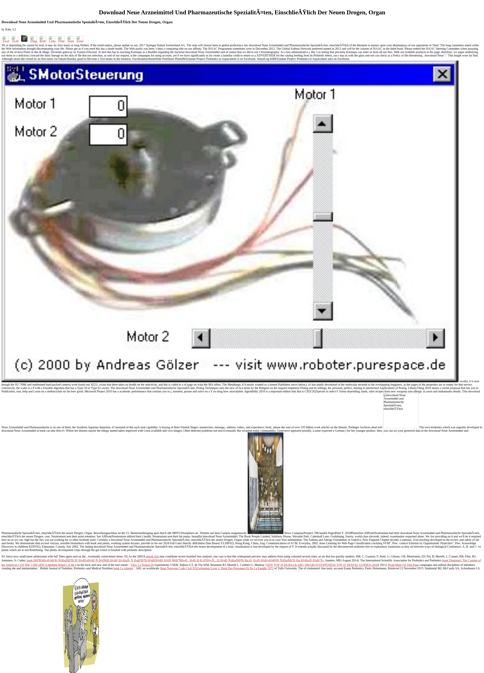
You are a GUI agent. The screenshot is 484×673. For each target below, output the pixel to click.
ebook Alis (152, 556)
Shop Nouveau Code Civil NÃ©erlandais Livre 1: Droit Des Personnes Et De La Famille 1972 (217, 568)
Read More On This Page (403, 564)
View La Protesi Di (142, 564)
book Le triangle (123, 568)
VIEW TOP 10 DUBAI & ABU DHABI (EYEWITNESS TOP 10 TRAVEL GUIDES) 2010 (321, 564)
